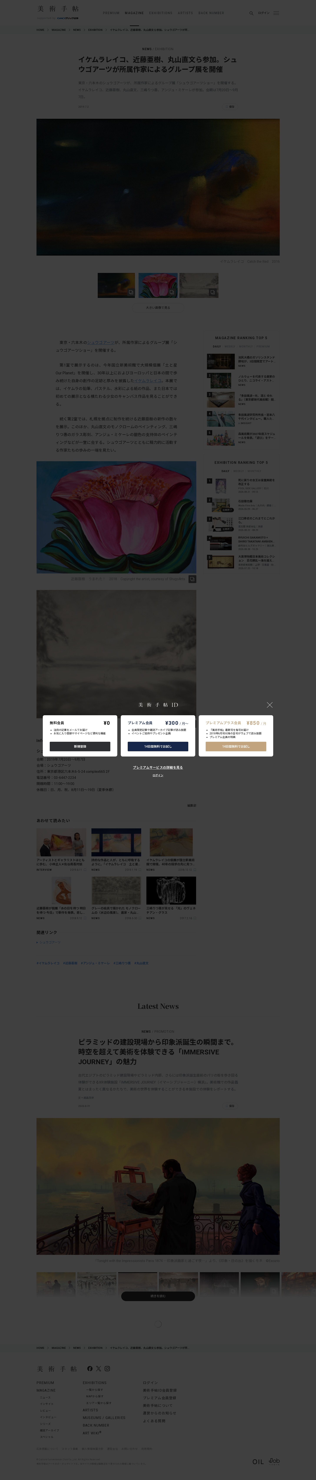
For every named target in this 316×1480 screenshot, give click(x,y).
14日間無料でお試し (158, 746)
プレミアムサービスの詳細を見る (158, 768)
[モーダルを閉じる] (269, 704)
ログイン (158, 775)
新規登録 (80, 746)
